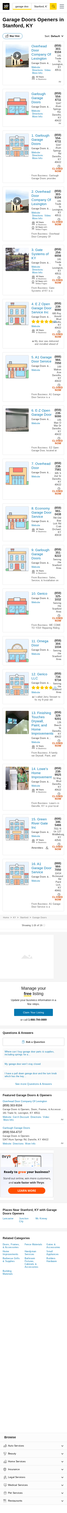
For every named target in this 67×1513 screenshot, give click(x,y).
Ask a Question (35, 1041)
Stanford (24, 917)
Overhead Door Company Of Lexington (25, 1101)
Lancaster (8, 1218)
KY (14, 917)
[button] (62, 6)
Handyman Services (30, 1253)
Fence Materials (33, 1244)
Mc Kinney (41, 1218)
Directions (37, 70)
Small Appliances (52, 1253)
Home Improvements (10, 1253)
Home (6, 917)
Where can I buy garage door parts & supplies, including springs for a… (29, 1053)
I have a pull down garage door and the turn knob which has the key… (31, 1075)
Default (55, 36)
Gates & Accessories (53, 1246)
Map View (15, 36)
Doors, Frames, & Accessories (47, 1109)
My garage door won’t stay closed (23, 1064)
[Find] (53, 6)
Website (35, 67)
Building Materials (8, 1272)
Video (47, 70)
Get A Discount (21, 1117)
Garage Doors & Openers (44, 63)
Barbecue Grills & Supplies (11, 1260)
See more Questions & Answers (33, 1083)
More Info (37, 73)
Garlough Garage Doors (38, 98)
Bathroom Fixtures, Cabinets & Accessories (31, 1262)
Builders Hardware (51, 1260)
